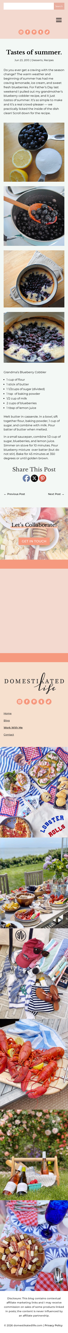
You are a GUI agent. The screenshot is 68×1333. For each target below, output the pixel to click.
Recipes (49, 60)
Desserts (37, 60)
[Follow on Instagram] (21, 32)
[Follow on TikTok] (47, 32)
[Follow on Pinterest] (34, 32)
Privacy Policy (54, 1325)
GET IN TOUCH (34, 541)
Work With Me (13, 727)
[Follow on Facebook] (27, 32)
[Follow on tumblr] (40, 32)
